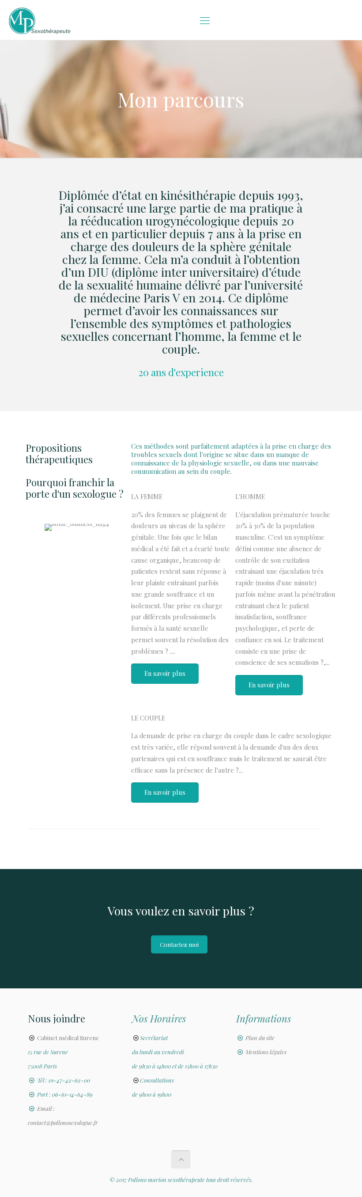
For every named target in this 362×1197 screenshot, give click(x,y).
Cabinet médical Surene (68, 1037)
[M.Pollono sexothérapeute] (40, 20)
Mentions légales (266, 1052)
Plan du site (260, 1037)
